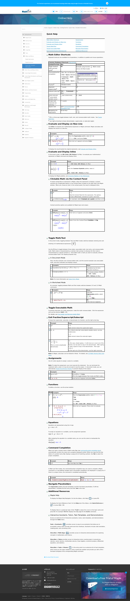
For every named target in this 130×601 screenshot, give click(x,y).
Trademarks (67, 598)
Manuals (26, 125)
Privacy (53, 598)
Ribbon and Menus (29, 56)
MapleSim (26, 134)
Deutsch (38, 596)
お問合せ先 (47, 569)
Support (50, 27)
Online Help (56, 27)
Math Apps (26, 110)
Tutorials (27, 46)
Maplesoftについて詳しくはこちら (29, 588)
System (26, 122)
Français (34, 596)
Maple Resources (29, 62)
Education (26, 113)
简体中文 (48, 596)
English (29, 596)
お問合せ (96, 8)
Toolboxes (26, 131)
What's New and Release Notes (31, 70)
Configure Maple (28, 128)
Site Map (73, 598)
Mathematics (27, 83)
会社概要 (24, 569)
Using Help (27, 50)
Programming (27, 93)
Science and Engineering (29, 99)
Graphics (26, 96)
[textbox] (52, 70)
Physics (26, 86)
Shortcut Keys (28, 40)
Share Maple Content (29, 80)
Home (45, 27)
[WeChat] (59, 587)
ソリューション (70, 575)
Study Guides (27, 116)
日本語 (43, 596)
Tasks (26, 53)
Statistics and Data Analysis (30, 90)
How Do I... (27, 43)
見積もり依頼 (104, 8)
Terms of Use (48, 598)
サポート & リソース (71, 578)
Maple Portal (28, 37)
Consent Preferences (60, 598)
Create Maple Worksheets (30, 73)
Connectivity (27, 102)
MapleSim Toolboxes (29, 137)
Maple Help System (29, 59)
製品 (68, 572)
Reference (26, 119)
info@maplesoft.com (51, 580)
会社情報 (69, 581)
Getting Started (27, 34)
